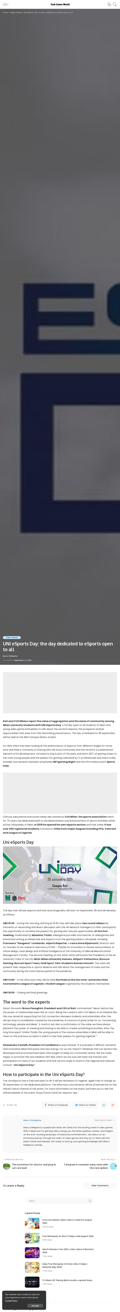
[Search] (114, 4)
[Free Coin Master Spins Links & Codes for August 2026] (32, 1223)
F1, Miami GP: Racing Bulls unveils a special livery (67, 1280)
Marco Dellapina (10, 656)
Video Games (12, 637)
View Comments (100, 1185)
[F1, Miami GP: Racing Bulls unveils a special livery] (32, 1282)
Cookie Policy (11, 1300)
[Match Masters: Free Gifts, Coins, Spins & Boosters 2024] (32, 1252)
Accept (35, 1306)
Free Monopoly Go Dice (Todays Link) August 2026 (68, 1236)
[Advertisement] (60, 692)
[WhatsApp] (104, 1105)
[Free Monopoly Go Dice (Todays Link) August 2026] (32, 1238)
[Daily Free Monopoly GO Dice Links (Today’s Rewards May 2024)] (32, 1267)
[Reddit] (112, 1105)
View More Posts (103, 1120)
